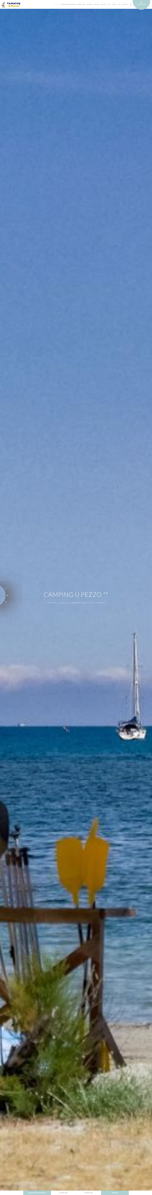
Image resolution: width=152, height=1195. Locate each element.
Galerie (103, 4)
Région (96, 4)
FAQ (109, 4)
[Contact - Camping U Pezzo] (5, 601)
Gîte (119, 4)
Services (90, 4)
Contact (125, 4)
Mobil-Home (81, 4)
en (131, 4)
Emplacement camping (68, 4)
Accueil (56, 4)
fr (131, 2)
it (130, 6)
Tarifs (114, 4)
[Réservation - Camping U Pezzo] (7, 595)
